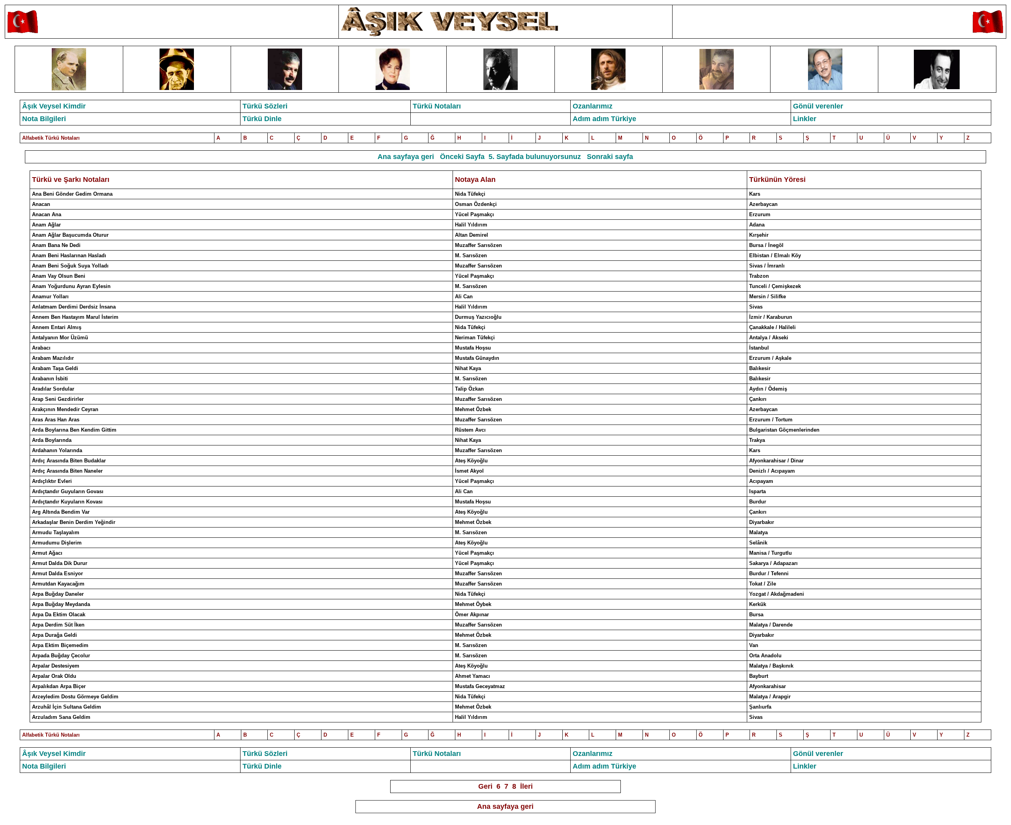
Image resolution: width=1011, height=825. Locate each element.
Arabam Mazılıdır (53, 358)
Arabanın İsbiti (50, 379)
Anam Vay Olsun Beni (58, 276)
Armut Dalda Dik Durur (59, 563)
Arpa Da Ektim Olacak (58, 614)
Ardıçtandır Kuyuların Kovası (67, 502)
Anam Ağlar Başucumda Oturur (70, 235)
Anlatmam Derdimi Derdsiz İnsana (74, 307)
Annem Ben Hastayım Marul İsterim (75, 317)
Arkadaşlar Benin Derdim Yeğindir (73, 522)
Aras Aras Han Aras (55, 420)
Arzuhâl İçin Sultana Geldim (66, 707)
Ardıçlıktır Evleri (52, 481)
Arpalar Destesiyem (55, 666)
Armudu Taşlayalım (55, 532)
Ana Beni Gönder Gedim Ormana (72, 194)
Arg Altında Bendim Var (61, 512)
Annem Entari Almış (56, 327)
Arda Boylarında (51, 440)
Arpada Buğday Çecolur (61, 656)
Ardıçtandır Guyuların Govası (67, 491)
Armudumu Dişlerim (57, 543)
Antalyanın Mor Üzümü (60, 337)
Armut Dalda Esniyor (57, 573)
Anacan (41, 204)
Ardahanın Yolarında (57, 450)
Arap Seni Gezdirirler (58, 399)
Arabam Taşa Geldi (55, 368)
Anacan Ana (46, 214)
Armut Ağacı (47, 553)
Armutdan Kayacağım (58, 584)
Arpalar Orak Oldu (54, 676)
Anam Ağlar (46, 225)
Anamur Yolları (50, 296)
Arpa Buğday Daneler (58, 594)
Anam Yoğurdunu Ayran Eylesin (71, 286)
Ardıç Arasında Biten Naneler (67, 471)
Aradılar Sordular (53, 389)
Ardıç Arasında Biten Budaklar (69, 461)
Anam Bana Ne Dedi (56, 245)
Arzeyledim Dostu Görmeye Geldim (75, 697)
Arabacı (41, 348)
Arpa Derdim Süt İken (58, 625)
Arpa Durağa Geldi (54, 635)
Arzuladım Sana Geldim (61, 717)
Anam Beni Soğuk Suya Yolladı (70, 266)
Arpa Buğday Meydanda (61, 604)
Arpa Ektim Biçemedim (60, 645)
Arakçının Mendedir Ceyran (65, 409)
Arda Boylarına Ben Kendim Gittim (74, 430)
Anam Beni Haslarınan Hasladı (69, 255)
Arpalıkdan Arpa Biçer (59, 686)
